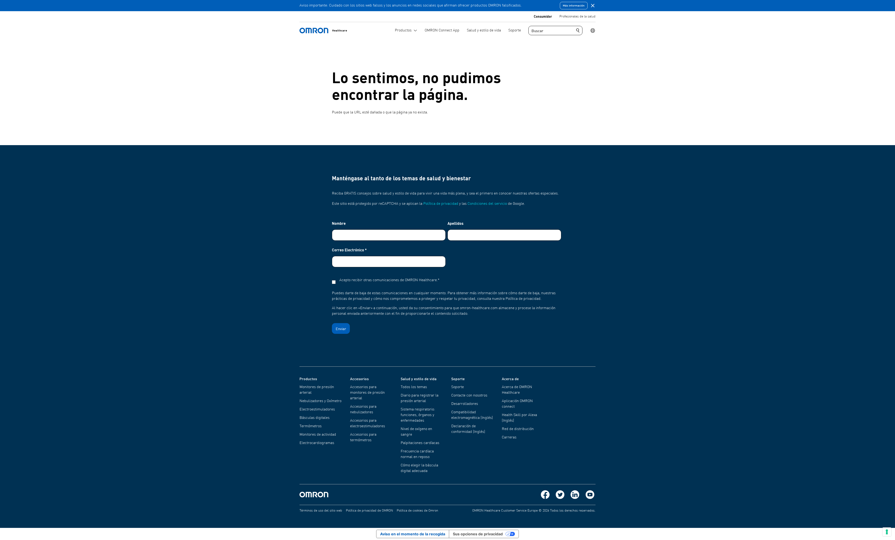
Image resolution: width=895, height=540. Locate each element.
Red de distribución (518, 429)
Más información (574, 5)
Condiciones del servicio (487, 204)
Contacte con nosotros (469, 395)
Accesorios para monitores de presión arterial (367, 392)
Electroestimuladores (317, 409)
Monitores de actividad (317, 435)
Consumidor (543, 16)
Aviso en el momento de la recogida (412, 534)
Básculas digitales (314, 418)
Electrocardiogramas (316, 443)
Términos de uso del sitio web (320, 510)
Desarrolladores (464, 404)
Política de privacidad (440, 204)
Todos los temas (414, 387)
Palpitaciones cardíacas (420, 443)
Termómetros (310, 426)
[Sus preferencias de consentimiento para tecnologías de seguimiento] (886, 531)
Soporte (457, 387)
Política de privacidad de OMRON (369, 510)
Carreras (509, 437)
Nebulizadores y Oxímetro (320, 401)
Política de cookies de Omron (417, 510)
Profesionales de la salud (577, 16)
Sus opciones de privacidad (478, 534)
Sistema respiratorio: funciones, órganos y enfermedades (418, 415)
